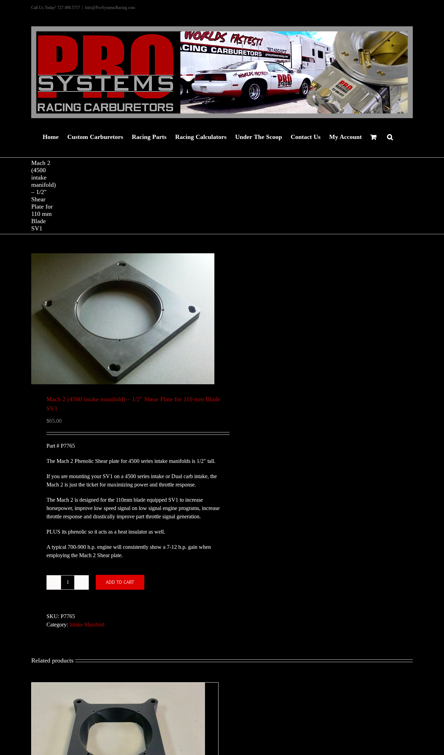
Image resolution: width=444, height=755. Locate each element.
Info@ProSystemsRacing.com (110, 7)
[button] (390, 136)
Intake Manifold (86, 624)
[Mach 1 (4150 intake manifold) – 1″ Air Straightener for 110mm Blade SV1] (118, 687)
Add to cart (120, 582)
